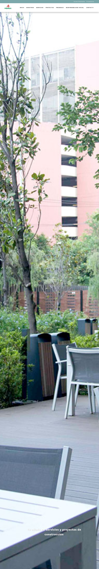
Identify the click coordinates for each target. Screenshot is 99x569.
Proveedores (90, 1)
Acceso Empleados (79, 1)
